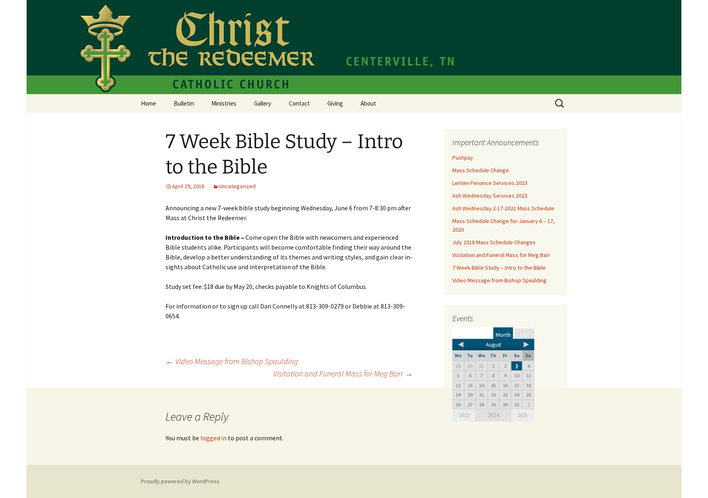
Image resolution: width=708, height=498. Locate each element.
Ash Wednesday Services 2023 (489, 195)
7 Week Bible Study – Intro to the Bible (499, 267)
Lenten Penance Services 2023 (489, 183)
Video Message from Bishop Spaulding (232, 361)
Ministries (223, 103)
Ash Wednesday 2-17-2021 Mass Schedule (503, 208)
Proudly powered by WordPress (180, 481)
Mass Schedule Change (480, 170)
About (368, 103)
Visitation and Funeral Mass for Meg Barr (343, 373)
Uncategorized (237, 186)
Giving (335, 103)
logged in (213, 438)
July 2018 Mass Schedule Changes (494, 242)
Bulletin (184, 103)
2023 (464, 415)
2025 (522, 415)
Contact (299, 103)
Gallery (262, 103)
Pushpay (462, 157)
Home (148, 103)
